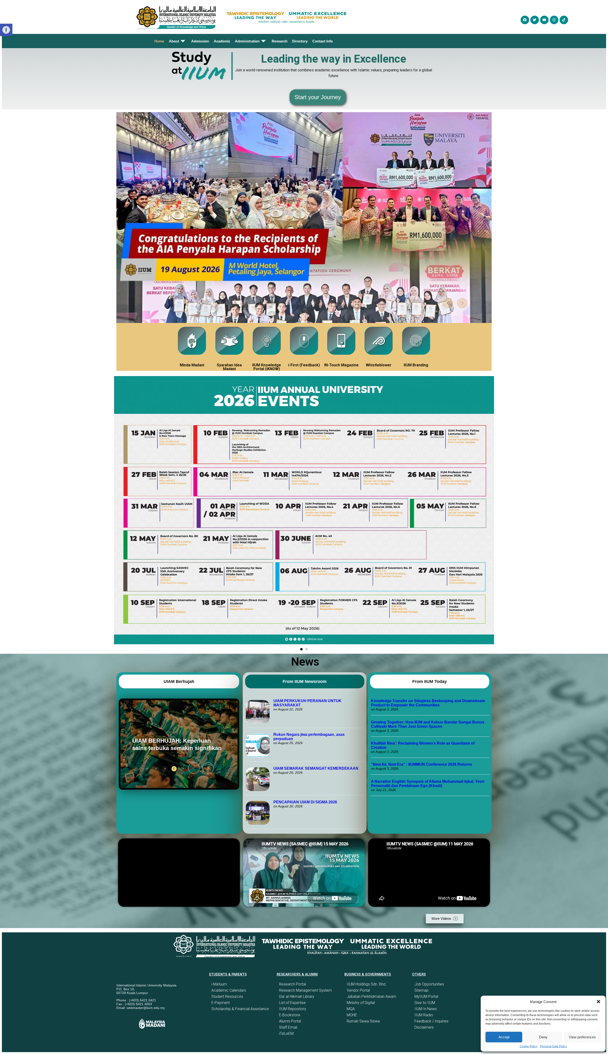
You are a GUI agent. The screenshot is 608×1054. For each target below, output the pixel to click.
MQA (351, 1009)
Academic (222, 41)
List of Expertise (292, 1002)
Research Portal (292, 984)
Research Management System (305, 990)
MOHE (352, 1015)
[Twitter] (534, 20)
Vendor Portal (358, 990)
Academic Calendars (228, 990)
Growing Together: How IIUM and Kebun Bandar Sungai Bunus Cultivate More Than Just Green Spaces (427, 724)
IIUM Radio (423, 1015)
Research (279, 41)
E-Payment (220, 1002)
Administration (247, 41)
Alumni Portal (290, 1021)
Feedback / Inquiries (431, 1021)
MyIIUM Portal (426, 996)
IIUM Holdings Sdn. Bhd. (366, 984)
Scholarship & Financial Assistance (240, 1009)
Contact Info (322, 41)
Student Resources (227, 996)
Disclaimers (424, 1027)
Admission (200, 41)
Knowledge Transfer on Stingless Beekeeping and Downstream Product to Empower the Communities (428, 703)
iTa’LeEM (286, 1033)
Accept (504, 1037)
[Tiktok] (564, 20)
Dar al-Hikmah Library (296, 996)
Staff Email (288, 1027)
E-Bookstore (289, 1015)
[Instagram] (554, 20)
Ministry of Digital (361, 1002)
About (174, 41)
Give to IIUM (424, 1002)
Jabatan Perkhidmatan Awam (371, 996)
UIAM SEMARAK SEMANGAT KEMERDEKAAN (315, 768)
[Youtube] (544, 20)
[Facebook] (525, 20)
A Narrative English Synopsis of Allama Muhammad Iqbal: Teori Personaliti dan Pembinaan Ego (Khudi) (427, 783)
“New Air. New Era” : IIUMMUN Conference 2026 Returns (421, 764)
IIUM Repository (292, 1009)
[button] (598, 1001)
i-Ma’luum (219, 984)
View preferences (582, 1037)
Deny (543, 1037)
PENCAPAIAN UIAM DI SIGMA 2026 (305, 802)
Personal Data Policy (553, 1046)
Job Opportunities (429, 984)
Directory (300, 41)
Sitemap (421, 990)
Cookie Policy (528, 1046)
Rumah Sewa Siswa (363, 1021)
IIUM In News (425, 1009)
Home (159, 41)
